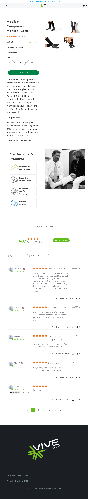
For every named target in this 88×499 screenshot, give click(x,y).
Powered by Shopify (52, 489)
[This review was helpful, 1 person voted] (73, 377)
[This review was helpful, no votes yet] (73, 298)
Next (43, 15)
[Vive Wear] (44, 5)
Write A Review (61, 240)
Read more (45, 291)
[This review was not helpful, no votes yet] (77, 298)
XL (26, 63)
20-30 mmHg (12, 52)
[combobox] (18, 256)
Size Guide (31, 42)
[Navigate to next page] (60, 410)
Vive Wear (38, 489)
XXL (32, 63)
